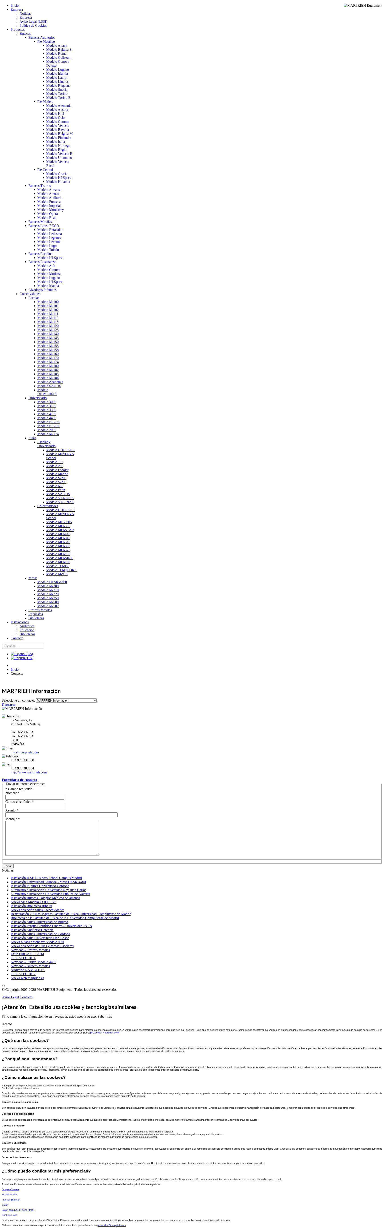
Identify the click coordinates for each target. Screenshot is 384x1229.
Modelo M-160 (48, 354)
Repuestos (35, 614)
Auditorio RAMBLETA (28, 970)
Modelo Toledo (48, 250)
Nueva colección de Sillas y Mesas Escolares (42, 946)
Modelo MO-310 (58, 538)
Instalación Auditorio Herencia (32, 930)
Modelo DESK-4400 (52, 582)
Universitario (37, 398)
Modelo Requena (58, 85)
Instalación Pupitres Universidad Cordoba (40, 886)
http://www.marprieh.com (29, 772)
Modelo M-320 (48, 594)
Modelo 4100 (46, 414)
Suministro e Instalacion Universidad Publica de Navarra (50, 894)
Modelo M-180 (48, 366)
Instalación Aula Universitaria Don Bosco (40, 938)
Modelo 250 (54, 466)
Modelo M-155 (48, 346)
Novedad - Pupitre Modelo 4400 (33, 962)
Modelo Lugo (47, 246)
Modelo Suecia (56, 89)
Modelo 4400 (46, 418)
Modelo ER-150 (48, 422)
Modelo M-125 (48, 330)
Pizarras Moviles (40, 610)
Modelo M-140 (48, 334)
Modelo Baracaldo (50, 230)
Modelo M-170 (48, 358)
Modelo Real (46, 218)
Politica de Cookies (33, 25)
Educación (27, 630)
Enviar (8, 866)
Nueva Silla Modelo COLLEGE (33, 902)
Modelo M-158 (48, 350)
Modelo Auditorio (49, 198)
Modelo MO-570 (58, 550)
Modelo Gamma (57, 121)
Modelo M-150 (48, 342)
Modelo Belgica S (59, 49)
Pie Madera (45, 101)
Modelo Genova (48, 270)
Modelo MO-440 (58, 534)
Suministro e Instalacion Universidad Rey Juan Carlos (48, 890)
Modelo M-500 (48, 602)
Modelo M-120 (48, 326)
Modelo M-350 (48, 598)
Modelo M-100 (48, 302)
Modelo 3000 (46, 402)
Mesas (32, 578)
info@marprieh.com (25, 752)
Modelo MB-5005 (59, 522)
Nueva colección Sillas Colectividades (37, 910)
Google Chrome (10, 1189)
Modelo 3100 (46, 406)
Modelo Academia (50, 382)
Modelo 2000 (46, 430)
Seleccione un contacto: (18, 700)
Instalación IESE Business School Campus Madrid (46, 878)
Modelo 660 (54, 486)
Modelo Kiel (55, 113)
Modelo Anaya (56, 45)
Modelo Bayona (57, 129)
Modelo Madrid (57, 474)
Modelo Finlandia (58, 137)
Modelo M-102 (48, 310)
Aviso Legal (10, 997)
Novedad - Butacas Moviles (30, 966)
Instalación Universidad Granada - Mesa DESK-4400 (48, 882)
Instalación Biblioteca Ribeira (31, 906)
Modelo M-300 (48, 586)
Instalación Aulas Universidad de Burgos (39, 922)
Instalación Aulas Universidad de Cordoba (40, 934)
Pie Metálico (46, 41)
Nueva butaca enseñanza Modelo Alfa (37, 942)
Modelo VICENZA (60, 502)
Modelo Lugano (57, 69)
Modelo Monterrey (50, 210)
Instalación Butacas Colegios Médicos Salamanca (45, 898)
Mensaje (12, 819)
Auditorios (27, 626)
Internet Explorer (11, 1199)
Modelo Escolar (57, 470)
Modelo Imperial (49, 206)
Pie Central (45, 170)
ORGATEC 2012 (23, 974)
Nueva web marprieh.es (27, 978)
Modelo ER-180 (48, 426)
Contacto (17, 638)
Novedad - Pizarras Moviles (30, 950)
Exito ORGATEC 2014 (27, 954)
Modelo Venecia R (59, 153)
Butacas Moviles (40, 222)
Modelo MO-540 (58, 542)
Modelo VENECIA (60, 498)
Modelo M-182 (48, 370)
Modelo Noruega (58, 145)
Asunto (11, 810)
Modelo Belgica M (59, 133)
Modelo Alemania (58, 105)
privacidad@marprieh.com (104, 1032)
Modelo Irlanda (57, 73)
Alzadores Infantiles (42, 290)
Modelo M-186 (48, 378)
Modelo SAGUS (49, 386)
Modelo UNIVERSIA (47, 392)
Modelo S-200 (56, 478)
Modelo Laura (56, 77)
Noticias (25, 13)
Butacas (25, 33)
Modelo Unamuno (59, 157)
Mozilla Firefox (9, 1194)
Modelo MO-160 (58, 562)
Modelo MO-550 (58, 526)
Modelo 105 (54, 462)
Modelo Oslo (55, 117)
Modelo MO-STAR (60, 530)
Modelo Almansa (49, 190)
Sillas (32, 438)
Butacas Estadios (40, 254)
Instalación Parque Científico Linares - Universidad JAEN (51, 926)
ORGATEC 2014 (23, 958)
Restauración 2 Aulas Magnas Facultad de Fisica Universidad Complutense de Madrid (71, 914)
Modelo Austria (57, 109)
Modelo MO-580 (58, 546)
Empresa (17, 9)
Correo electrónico (19, 801)
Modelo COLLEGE (60, 450)
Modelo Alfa (46, 266)
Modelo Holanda (58, 182)
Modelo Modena (49, 274)
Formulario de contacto (19, 780)
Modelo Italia (55, 141)
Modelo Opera (47, 214)
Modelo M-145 (48, 338)
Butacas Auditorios (41, 37)
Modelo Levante (48, 242)
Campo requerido (18, 789)
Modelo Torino (56, 93)
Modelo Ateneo (48, 194)
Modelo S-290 (56, 482)
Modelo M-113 (47, 318)
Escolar (33, 298)
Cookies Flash (9, 1215)
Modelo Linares (57, 81)
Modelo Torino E (58, 97)
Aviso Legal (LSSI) (33, 21)
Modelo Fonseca (49, 202)
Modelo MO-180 (58, 554)
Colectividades (30, 294)
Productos (18, 29)
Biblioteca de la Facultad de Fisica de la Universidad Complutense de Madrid (65, 918)
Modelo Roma (56, 53)
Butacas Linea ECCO (43, 226)
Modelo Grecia (56, 174)
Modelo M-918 (57, 574)
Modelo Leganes (49, 238)
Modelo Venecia (57, 125)
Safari (5, 1204)
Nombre (12, 793)
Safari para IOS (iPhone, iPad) (18, 1210)
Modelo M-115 (47, 322)
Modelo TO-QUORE (61, 570)
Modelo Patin (55, 490)
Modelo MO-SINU (59, 558)
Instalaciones (20, 622)
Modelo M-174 (48, 362)
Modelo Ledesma (49, 234)
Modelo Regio (56, 149)
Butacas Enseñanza (42, 262)
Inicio (15, 5)
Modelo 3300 (46, 410)
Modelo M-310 (48, 590)
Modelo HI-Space (58, 178)
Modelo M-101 (48, 306)
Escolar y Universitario (46, 444)
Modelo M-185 (48, 374)
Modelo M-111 (47, 314)
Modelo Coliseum (58, 57)
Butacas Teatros (39, 186)
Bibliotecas (36, 618)
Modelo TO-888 (57, 566)
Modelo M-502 (48, 606)
